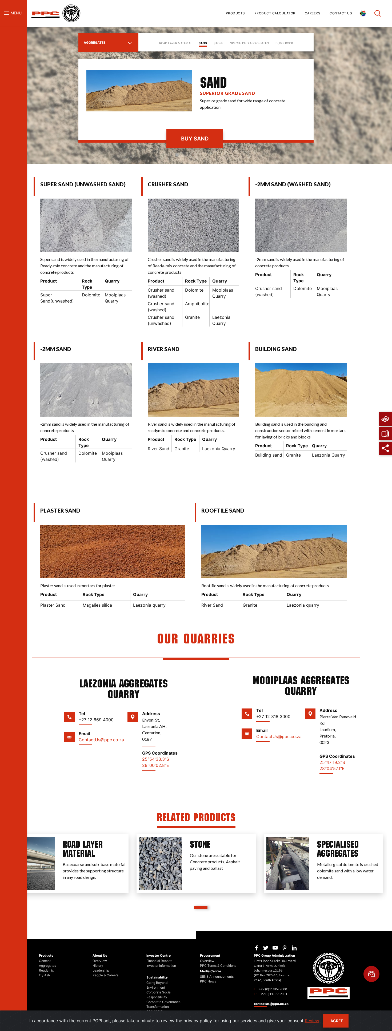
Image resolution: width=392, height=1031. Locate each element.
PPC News (208, 981)
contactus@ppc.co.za (271, 1004)
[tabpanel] (69, 863)
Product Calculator (274, 13)
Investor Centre (158, 955)
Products (235, 13)
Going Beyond (156, 983)
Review (312, 1020)
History (98, 966)
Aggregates (95, 43)
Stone (218, 43)
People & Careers (105, 975)
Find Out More (77, 891)
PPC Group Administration (274, 955)
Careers (313, 13)
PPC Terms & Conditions (218, 966)
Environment (155, 987)
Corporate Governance (163, 1002)
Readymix (46, 970)
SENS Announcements (217, 976)
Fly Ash (44, 975)
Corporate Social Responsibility (158, 994)
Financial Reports (159, 961)
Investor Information (161, 966)
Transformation (157, 1007)
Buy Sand (195, 138)
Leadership (101, 970)
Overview (100, 961)
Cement (45, 961)
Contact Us (341, 13)
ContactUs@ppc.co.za (101, 739)
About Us (100, 955)
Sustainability (157, 977)
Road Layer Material (175, 43)
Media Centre (210, 971)
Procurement (210, 955)
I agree (336, 1020)
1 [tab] (200, 907)
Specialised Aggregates (249, 43)
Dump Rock (284, 43)
